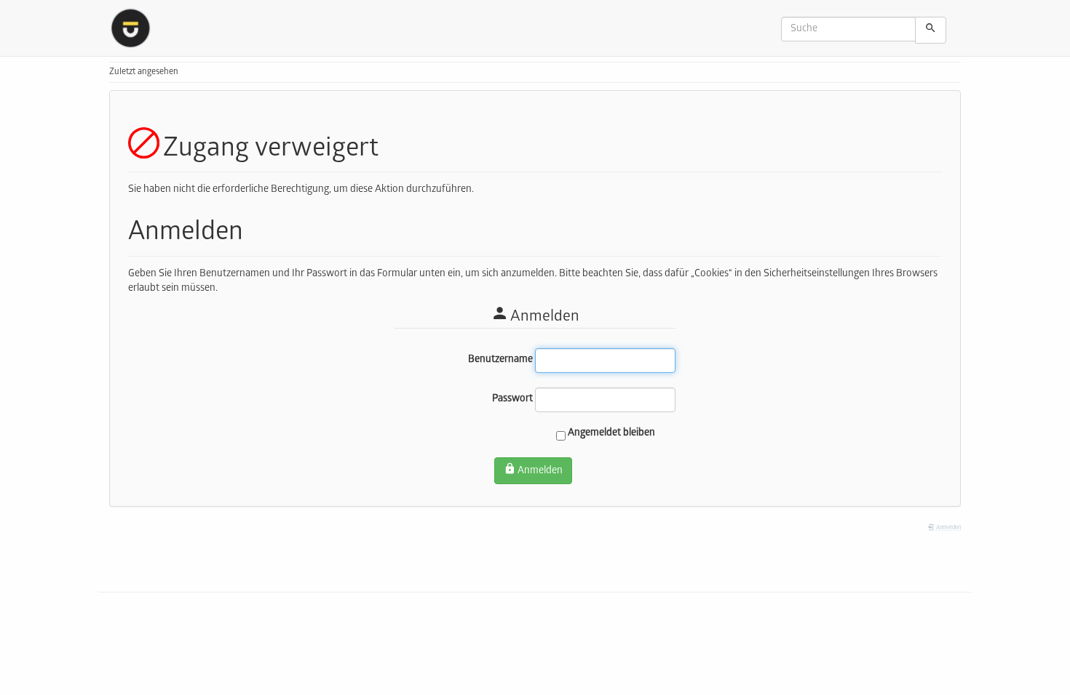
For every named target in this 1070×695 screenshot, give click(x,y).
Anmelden (540, 471)
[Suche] (930, 30)
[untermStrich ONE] (135, 28)
